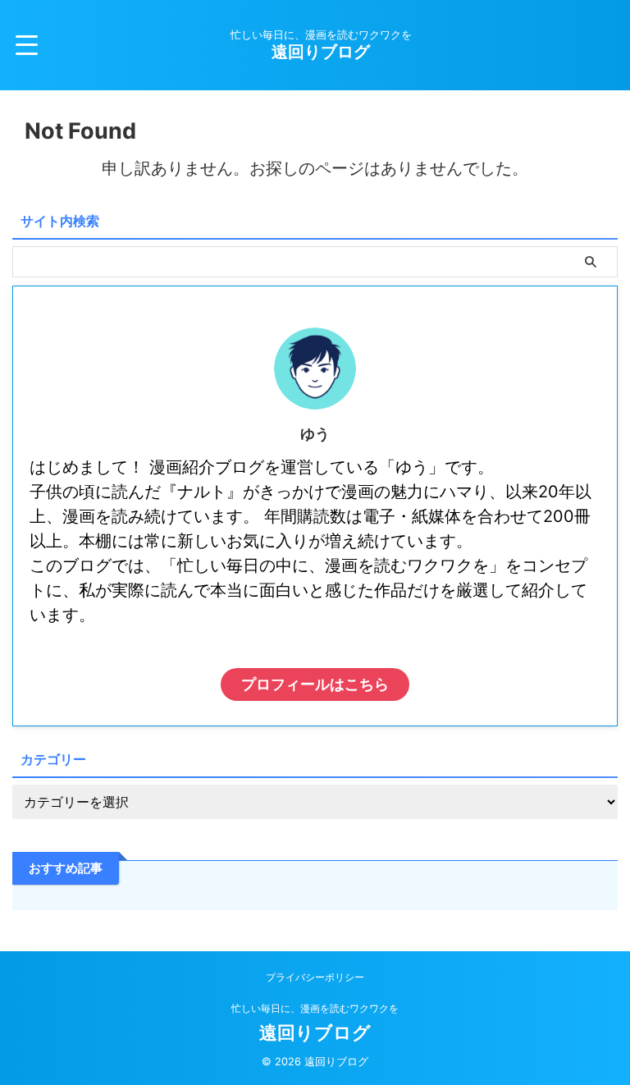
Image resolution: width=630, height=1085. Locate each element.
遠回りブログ (321, 52)
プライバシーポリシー (315, 977)
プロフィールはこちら (315, 684)
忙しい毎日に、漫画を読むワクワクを (315, 1008)
